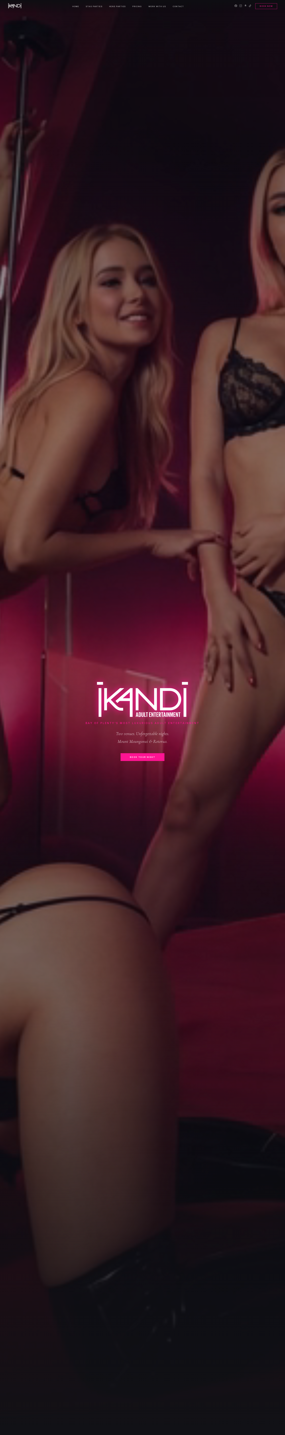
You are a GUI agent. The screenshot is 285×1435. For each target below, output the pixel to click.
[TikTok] (250, 6)
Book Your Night (142, 757)
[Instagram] (240, 6)
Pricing (137, 6)
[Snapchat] (245, 6)
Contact (178, 6)
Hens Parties (117, 6)
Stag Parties (94, 6)
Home (75, 6)
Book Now (266, 6)
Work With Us (157, 6)
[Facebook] (236, 6)
